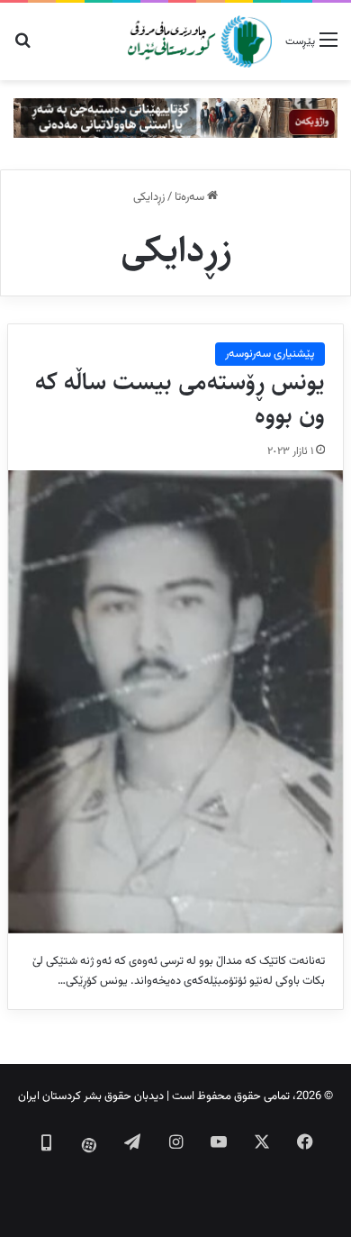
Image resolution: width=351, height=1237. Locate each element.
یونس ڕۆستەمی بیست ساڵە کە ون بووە (180, 399)
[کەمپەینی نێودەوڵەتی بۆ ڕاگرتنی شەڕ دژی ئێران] (176, 118)
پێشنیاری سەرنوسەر (270, 354)
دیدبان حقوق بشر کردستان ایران (91, 1096)
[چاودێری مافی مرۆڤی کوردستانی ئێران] (200, 41)
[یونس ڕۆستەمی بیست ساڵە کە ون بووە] (175, 701)
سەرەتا (191, 197)
